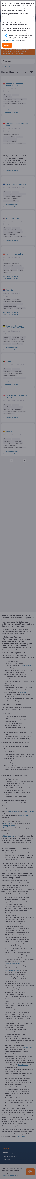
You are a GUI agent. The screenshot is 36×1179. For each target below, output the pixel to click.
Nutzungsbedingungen (9, 40)
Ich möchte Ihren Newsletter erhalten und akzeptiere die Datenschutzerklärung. (16, 23)
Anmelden (7, 45)
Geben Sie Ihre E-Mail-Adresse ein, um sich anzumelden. (16, 14)
